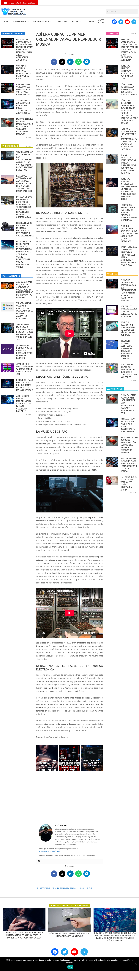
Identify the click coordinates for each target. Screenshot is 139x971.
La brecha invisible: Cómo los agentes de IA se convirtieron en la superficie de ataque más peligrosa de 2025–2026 (129, 139)
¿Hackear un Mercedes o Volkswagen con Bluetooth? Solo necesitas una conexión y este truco (24, 332)
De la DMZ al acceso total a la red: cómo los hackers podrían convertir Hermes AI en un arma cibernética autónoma (24, 49)
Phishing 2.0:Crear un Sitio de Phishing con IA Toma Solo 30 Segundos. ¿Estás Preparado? (129, 233)
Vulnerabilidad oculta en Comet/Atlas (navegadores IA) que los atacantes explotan (24, 311)
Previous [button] (34, 758)
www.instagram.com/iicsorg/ (50, 851)
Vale (70, 967)
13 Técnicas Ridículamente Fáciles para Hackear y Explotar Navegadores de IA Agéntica (129, 212)
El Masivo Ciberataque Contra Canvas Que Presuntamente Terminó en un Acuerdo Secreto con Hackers (128, 290)
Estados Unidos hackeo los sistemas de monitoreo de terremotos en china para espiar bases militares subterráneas (24, 207)
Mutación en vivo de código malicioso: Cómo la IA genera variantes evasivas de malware (24, 126)
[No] (135, 963)
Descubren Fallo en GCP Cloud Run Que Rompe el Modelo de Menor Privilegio (24, 385)
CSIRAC (89, 888)
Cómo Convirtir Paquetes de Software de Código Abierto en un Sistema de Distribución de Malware (24, 290)
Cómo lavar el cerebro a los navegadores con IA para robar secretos (24, 89)
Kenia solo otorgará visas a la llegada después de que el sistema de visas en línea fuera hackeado (24, 183)
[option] (47, 758)
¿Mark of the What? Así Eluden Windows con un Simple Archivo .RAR (24, 369)
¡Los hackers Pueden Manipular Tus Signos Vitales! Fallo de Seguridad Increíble (23, 403)
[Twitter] (39, 861)
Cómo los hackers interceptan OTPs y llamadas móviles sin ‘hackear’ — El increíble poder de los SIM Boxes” (129, 189)
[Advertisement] (69, 796)
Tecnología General (68, 888)
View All (29, 137)
